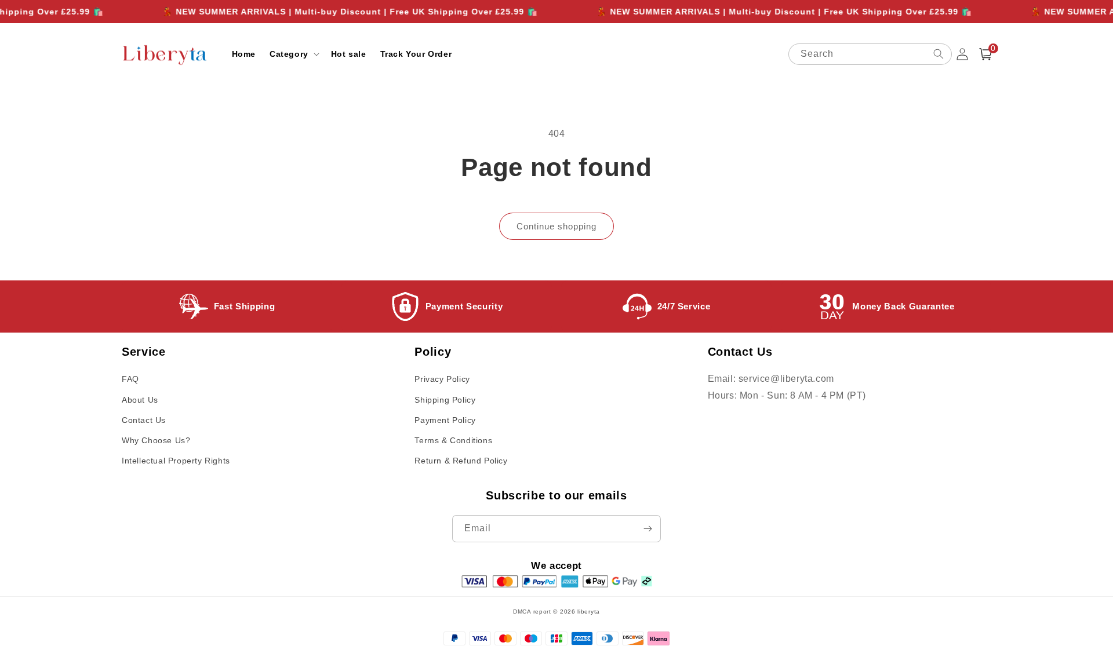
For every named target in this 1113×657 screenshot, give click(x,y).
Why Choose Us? (156, 440)
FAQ (130, 379)
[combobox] (870, 54)
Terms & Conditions (453, 440)
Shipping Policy (444, 399)
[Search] (938, 54)
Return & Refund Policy (460, 460)
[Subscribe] (647, 528)
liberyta (588, 611)
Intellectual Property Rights (176, 460)
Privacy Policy (442, 379)
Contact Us (144, 420)
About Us (140, 399)
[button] (293, 54)
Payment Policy (444, 420)
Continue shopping (556, 226)
